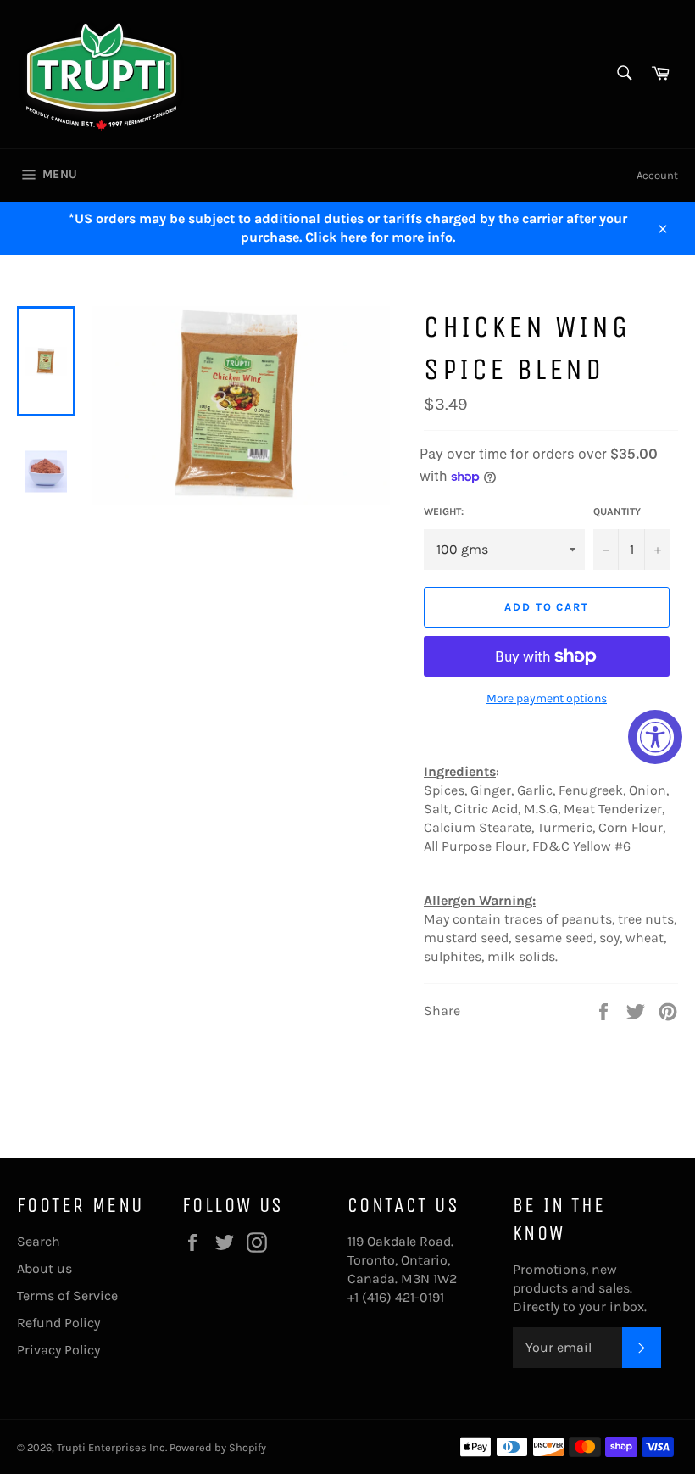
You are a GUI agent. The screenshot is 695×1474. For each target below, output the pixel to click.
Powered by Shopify (218, 1447)
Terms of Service (67, 1295)
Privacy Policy (58, 1350)
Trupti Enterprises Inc (111, 1447)
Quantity (617, 511)
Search (38, 1241)
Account (657, 175)
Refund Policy (58, 1323)
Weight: (444, 511)
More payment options (546, 698)
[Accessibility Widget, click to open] (655, 737)
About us (44, 1268)
